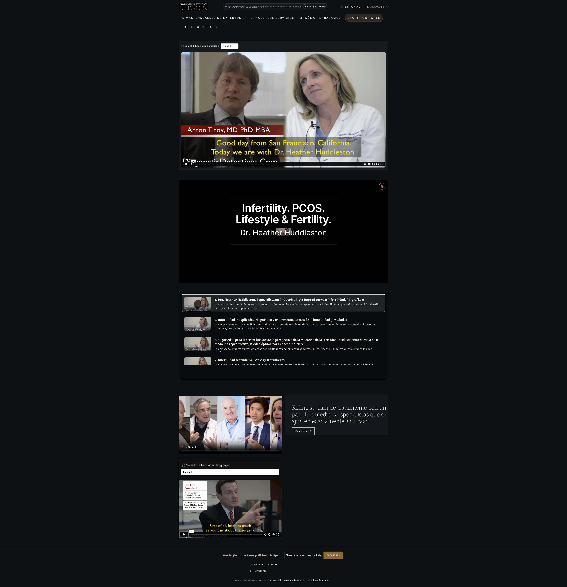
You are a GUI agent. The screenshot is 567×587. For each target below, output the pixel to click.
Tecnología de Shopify (318, 580)
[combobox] (276, 6)
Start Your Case (364, 17)
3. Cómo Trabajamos (320, 17)
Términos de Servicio (294, 580)
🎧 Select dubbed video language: (200, 46)
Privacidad (275, 580)
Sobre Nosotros (198, 27)
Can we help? (303, 431)
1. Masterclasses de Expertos (212, 17)
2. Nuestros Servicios (272, 17)
